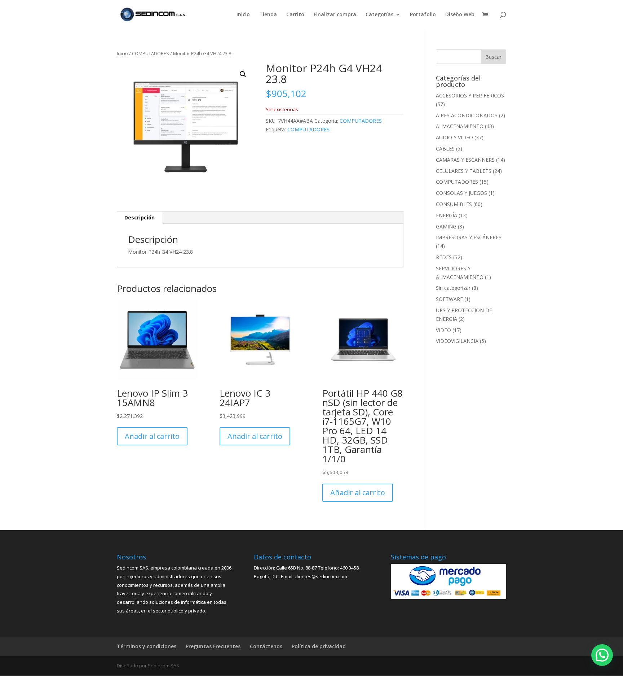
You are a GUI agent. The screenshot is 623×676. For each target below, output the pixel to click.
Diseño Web (459, 15)
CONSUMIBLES (454, 204)
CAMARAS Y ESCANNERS (465, 159)
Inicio (243, 15)
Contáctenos (266, 646)
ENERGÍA (446, 215)
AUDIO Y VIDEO (454, 137)
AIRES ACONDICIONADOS (467, 115)
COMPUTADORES (150, 53)
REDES (444, 257)
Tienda (268, 15)
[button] (243, 74)
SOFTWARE (449, 299)
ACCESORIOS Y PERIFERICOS (470, 95)
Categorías (379, 15)
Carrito (295, 15)
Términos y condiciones (146, 646)
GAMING (446, 226)
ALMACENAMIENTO (459, 126)
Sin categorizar (453, 287)
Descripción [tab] (139, 217)
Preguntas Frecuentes (213, 646)
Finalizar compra (335, 15)
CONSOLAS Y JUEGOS (461, 192)
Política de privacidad (319, 646)
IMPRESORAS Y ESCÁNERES (469, 237)
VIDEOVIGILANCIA (457, 340)
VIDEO (443, 330)
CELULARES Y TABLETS (463, 170)
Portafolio (423, 15)
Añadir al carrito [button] (152, 436)
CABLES (445, 148)
